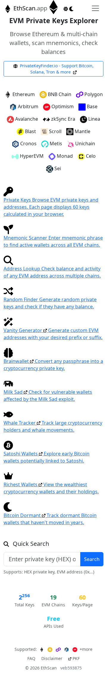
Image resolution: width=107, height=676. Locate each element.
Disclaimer (51, 658)
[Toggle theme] (68, 8)
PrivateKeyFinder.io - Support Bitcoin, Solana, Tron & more (56, 69)
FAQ (31, 658)
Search (92, 559)
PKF (75, 658)
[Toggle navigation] (95, 8)
